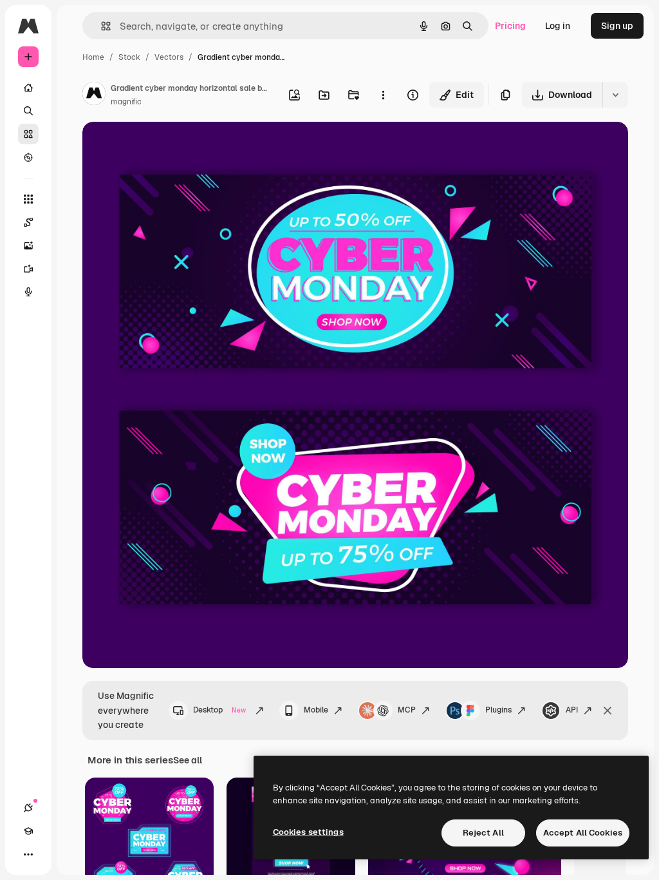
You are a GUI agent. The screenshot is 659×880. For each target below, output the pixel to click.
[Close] (607, 710)
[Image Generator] (28, 245)
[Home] (28, 87)
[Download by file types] (615, 95)
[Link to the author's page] (94, 95)
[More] (28, 854)
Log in (557, 26)
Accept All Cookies (582, 832)
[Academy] (28, 831)
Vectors (168, 57)
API (572, 710)
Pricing (510, 26)
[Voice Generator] (28, 292)
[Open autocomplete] (100, 26)
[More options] (383, 95)
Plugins (498, 710)
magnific (126, 102)
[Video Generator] (28, 268)
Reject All (483, 832)
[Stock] (28, 134)
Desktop (219, 710)
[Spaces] (28, 222)
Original (165, 146)
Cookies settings (308, 832)
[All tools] (28, 199)
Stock (129, 57)
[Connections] (28, 808)
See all (187, 760)
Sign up (617, 26)
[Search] (28, 110)
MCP (407, 710)
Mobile (316, 710)
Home (93, 57)
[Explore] (28, 157)
